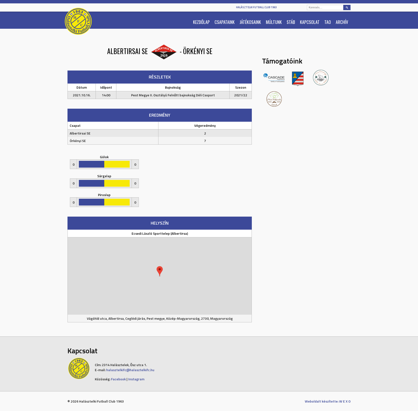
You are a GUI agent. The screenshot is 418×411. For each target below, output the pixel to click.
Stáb (291, 22)
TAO (327, 22)
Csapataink (225, 22)
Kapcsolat (310, 22)
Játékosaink (250, 22)
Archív (342, 22)
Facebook (118, 379)
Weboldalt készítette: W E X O (328, 401)
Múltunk (274, 22)
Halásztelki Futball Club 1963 (256, 7)
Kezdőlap (201, 22)
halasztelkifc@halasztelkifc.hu (130, 369)
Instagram (136, 379)
